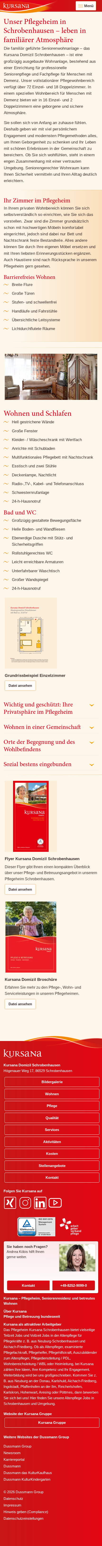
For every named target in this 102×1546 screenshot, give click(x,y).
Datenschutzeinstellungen (23, 1518)
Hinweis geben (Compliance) (26, 1512)
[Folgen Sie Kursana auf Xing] (11, 1202)
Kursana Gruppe (52, 1423)
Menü (88, 6)
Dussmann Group (17, 1446)
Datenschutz (13, 1499)
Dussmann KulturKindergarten (27, 1479)
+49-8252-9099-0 (73, 1285)
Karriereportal (14, 1459)
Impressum (12, 1505)
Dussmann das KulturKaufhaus (28, 1473)
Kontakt (28, 1285)
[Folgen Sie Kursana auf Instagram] (26, 1202)
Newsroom (12, 1453)
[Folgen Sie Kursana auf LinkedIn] (41, 1202)
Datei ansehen (20, 686)
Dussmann (12, 1466)
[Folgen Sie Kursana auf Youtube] (56, 1202)
